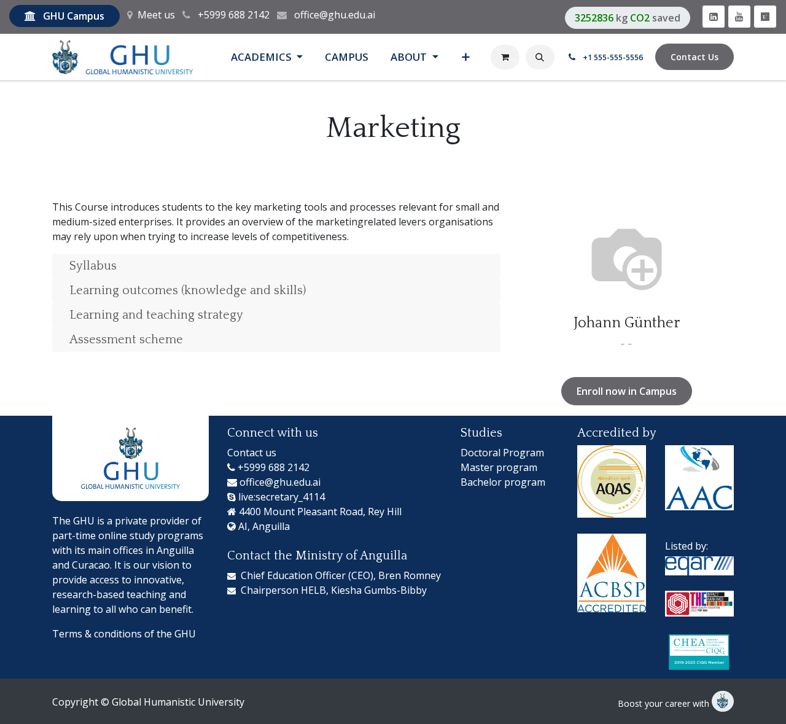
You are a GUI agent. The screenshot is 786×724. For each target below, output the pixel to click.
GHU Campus (73, 16)
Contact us (251, 452)
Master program (499, 467)
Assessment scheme (126, 339)
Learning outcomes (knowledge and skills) (187, 290)
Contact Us (694, 57)
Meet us (156, 14)
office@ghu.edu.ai (334, 14)
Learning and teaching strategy (156, 315)
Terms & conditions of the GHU (124, 633)
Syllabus (93, 266)
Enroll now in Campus (627, 391)
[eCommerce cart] (505, 57)
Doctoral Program (502, 452)
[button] (540, 57)
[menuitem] (267, 56)
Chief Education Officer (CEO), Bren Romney (341, 575)
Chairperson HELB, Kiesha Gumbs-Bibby (334, 590)
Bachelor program (503, 482)
